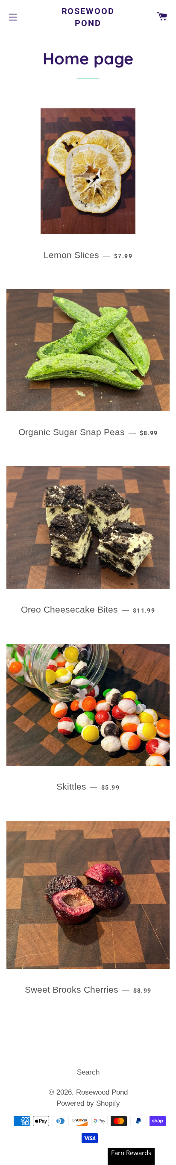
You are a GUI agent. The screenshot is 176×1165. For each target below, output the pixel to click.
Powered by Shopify (88, 1103)
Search (88, 1072)
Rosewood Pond (88, 17)
